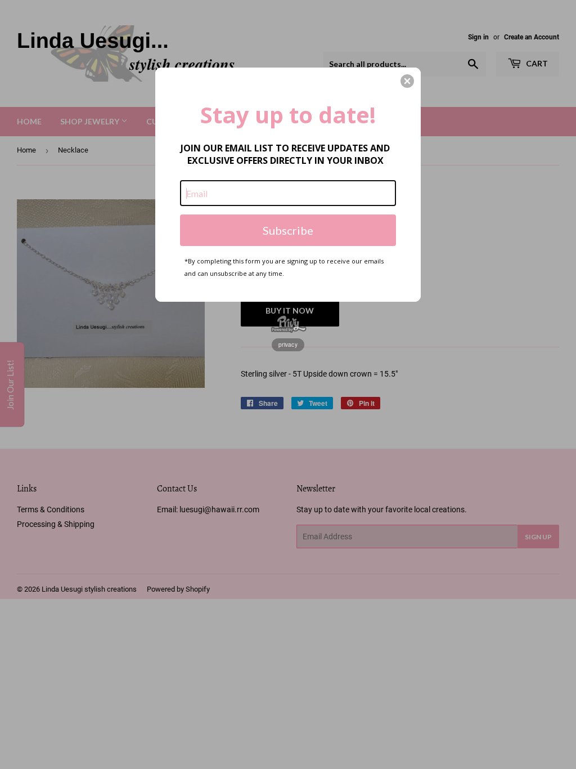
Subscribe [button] (288, 230)
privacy (288, 344)
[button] (407, 81)
